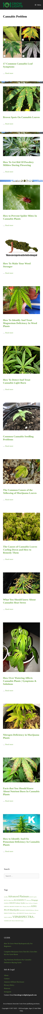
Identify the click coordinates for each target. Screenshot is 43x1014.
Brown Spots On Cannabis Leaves (21, 117)
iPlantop (24, 906)
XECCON (17, 920)
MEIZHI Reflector (30, 910)
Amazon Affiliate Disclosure (14, 982)
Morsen (36, 910)
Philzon (14, 913)
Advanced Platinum (18, 896)
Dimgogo (34, 900)
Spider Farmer (32, 913)
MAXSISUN (23, 910)
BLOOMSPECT (20, 900)
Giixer (27, 903)
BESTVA (6, 900)
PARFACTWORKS (8, 913)
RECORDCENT (20, 913)
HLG (21, 906)
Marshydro (14, 910)
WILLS (13, 920)
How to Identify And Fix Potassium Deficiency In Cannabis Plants (21, 841)
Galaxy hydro (20, 903)
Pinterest (7, 988)
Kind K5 (29, 906)
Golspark (35, 903)
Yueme (22, 920)
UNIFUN (10, 917)
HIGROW (17, 906)
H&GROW (12, 906)
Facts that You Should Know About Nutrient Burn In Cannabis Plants (21, 791)
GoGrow (31, 903)
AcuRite (6, 896)
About (6, 975)
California (28, 900)
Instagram (7, 992)
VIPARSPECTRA (23, 916)
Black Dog (11, 900)
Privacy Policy (9, 985)
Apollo (35, 896)
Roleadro (27, 913)
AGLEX (31, 896)
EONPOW (6, 903)
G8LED (12, 903)
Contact (7, 979)
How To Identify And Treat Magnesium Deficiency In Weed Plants (20, 323)
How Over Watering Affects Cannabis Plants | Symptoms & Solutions (19, 681)
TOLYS (6, 917)
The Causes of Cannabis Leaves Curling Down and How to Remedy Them (20, 549)
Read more (9, 73)
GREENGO (6, 906)
